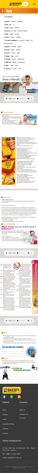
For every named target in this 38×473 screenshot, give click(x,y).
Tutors (4, 419)
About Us (22, 410)
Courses (5, 414)
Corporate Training (8, 424)
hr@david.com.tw (15, 458)
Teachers (5, 429)
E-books (5, 433)
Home (4, 410)
